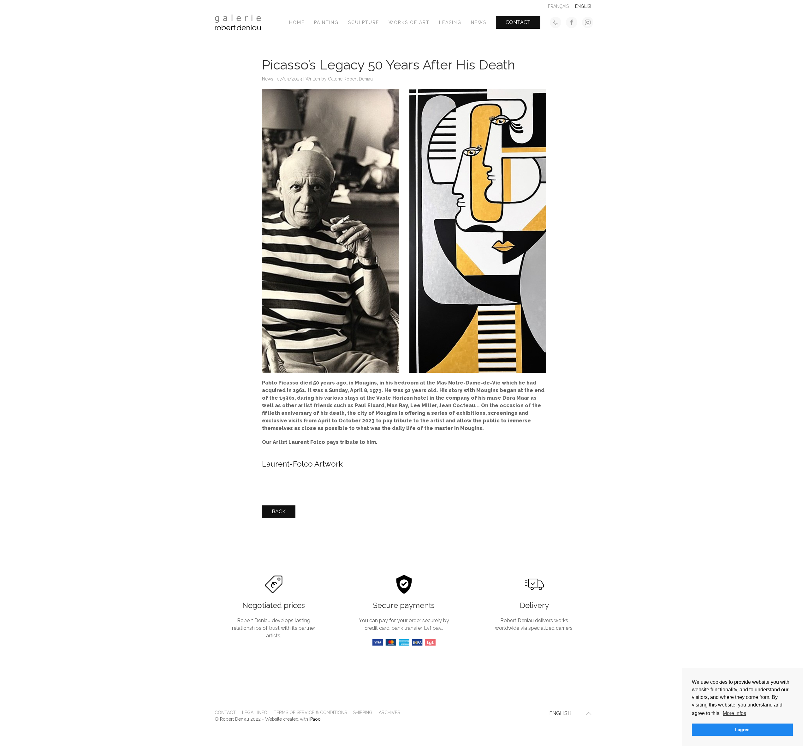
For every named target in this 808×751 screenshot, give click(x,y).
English (560, 713)
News (478, 22)
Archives (389, 712)
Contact (518, 22)
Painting (326, 22)
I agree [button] (742, 729)
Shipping (362, 712)
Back (279, 512)
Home (297, 22)
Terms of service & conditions (310, 712)
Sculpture (363, 22)
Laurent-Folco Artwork (302, 463)
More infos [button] (734, 713)
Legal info (254, 712)
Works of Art (409, 22)
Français (558, 6)
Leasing (450, 22)
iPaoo (315, 719)
